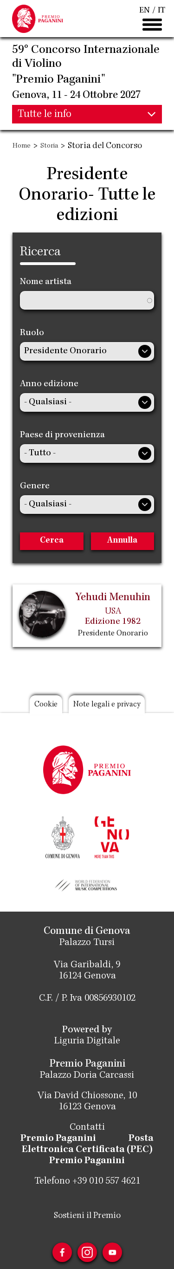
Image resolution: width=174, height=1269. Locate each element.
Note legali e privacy (106, 705)
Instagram (87, 1252)
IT (161, 10)
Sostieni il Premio (87, 1216)
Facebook (62, 1252)
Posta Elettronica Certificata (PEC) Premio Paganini (88, 1150)
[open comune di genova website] (62, 836)
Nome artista (45, 282)
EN (144, 10)
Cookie (46, 705)
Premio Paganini (58, 1139)
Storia (49, 146)
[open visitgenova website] (112, 836)
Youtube (112, 1252)
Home (22, 146)
